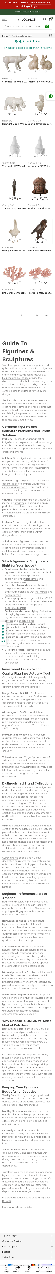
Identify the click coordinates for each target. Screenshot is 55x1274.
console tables (10, 442)
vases (22, 548)
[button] (3, 633)
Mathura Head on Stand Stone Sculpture (40, 205)
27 (37, 312)
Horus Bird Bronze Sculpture (40, 248)
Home (5, 33)
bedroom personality (14, 385)
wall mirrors (41, 589)
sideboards (28, 442)
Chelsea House (10, 784)
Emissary (7, 75)
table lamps (31, 576)
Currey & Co (34, 118)
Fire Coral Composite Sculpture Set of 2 (40, 290)
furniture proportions (27, 510)
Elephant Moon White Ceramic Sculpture (14, 121)
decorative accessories (20, 526)
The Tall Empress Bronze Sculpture (14, 205)
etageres (19, 500)
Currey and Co (10, 855)
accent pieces (26, 618)
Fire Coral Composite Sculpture (14, 290)
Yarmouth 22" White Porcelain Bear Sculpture (40, 163)
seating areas (12, 644)
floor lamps (30, 602)
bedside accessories (36, 640)
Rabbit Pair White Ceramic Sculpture (40, 79)
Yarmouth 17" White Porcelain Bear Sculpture (14, 163)
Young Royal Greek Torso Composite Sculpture (40, 121)
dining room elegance (31, 381)
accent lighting (13, 592)
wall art (45, 522)
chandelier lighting (15, 631)
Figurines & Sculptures (22, 33)
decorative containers (17, 579)
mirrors (31, 548)
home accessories (30, 407)
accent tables (10, 481)
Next (46, 312)
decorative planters (15, 605)
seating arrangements (14, 484)
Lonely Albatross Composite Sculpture (14, 248)
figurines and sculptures (15, 375)
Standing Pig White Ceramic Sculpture (14, 79)
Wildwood (7, 823)
